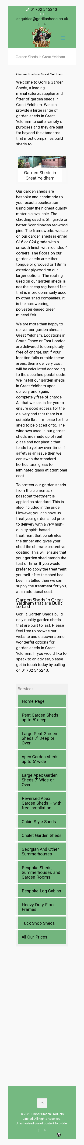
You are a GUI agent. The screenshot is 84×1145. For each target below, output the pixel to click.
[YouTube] (45, 24)
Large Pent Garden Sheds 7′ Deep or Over (39, 738)
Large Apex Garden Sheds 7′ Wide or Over (40, 780)
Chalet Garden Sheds (42, 835)
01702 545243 (44, 9)
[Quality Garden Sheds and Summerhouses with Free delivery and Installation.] (42, 37)
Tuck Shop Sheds (38, 923)
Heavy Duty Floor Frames (38, 907)
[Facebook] (39, 24)
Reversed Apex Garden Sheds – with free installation (41, 803)
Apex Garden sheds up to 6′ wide (40, 759)
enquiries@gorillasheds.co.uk (42, 18)
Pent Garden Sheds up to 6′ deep (40, 717)
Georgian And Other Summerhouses (40, 852)
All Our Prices (34, 937)
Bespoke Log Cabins (41, 891)
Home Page (33, 701)
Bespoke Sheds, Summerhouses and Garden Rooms (41, 872)
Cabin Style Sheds (39, 821)
